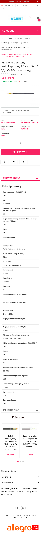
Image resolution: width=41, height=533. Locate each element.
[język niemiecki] (9, 5)
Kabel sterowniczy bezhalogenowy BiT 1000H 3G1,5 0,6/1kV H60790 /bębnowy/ (30, 444)
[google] (23, 508)
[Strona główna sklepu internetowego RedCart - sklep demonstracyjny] (17, 19)
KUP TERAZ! (22, 152)
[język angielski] (6, 5)
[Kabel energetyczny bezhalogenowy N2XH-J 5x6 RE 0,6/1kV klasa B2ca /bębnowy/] (10, 429)
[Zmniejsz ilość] (2, 143)
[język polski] (2, 5)
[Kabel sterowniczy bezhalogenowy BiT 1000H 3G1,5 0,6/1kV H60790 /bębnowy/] (30, 429)
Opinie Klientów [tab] (11, 410)
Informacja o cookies (12, 515)
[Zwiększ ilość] (38, 143)
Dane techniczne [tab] (11, 178)
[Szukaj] (30, 18)
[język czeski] (12, 5)
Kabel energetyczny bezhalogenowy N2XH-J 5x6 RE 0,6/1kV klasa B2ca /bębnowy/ (10, 444)
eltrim (3, 135)
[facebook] (17, 508)
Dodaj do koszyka (11, 454)
